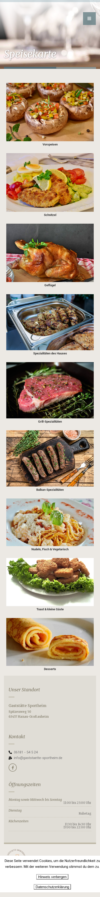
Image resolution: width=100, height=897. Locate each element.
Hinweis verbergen (52, 877)
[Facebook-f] (13, 767)
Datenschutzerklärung (52, 887)
